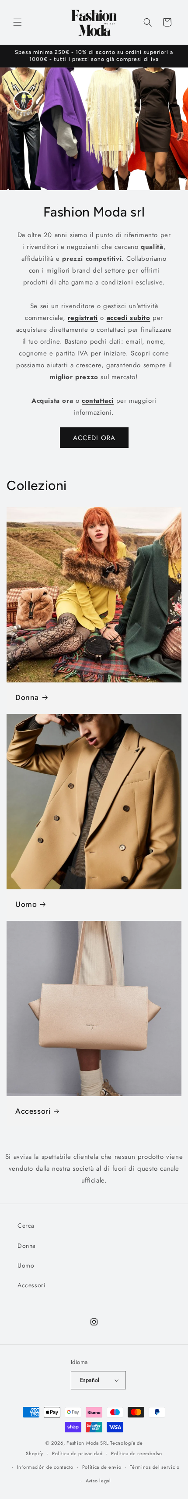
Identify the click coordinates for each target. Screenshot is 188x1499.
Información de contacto (45, 1467)
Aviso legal (98, 1480)
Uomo (26, 904)
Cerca (26, 1225)
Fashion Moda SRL (87, 1442)
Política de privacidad (77, 1453)
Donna (27, 697)
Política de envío (102, 1467)
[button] (17, 22)
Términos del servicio (155, 1467)
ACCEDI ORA (94, 438)
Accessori (32, 1111)
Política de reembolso (136, 1453)
